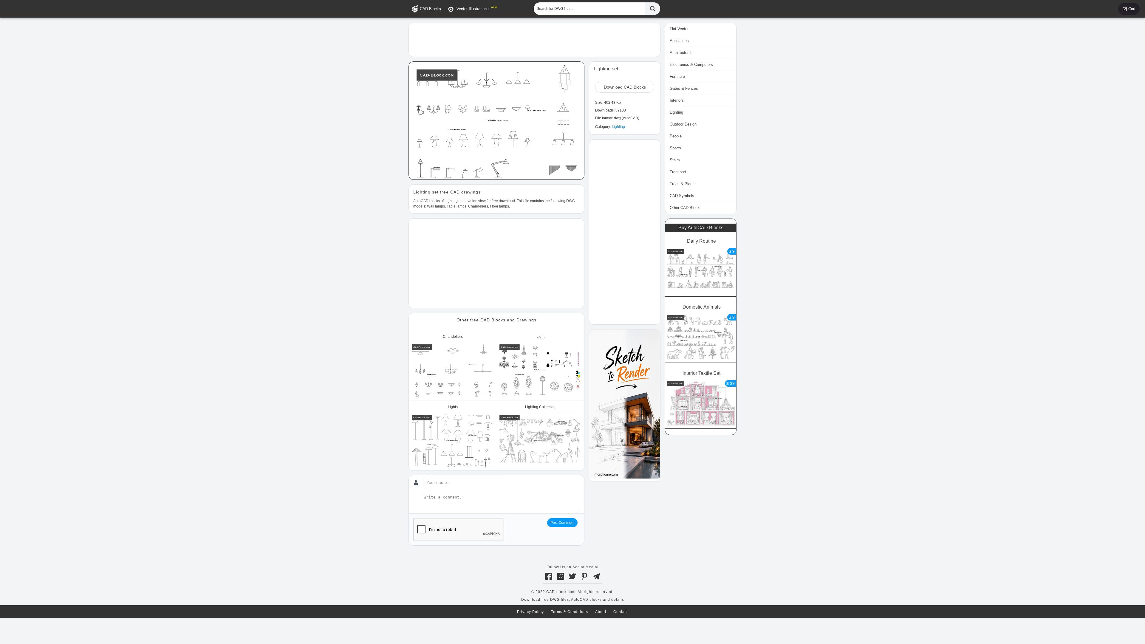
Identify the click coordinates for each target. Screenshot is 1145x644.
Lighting (618, 127)
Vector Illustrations (473, 9)
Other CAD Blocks (686, 207)
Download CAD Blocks (625, 87)
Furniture (677, 76)
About (600, 612)
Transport (678, 172)
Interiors (677, 100)
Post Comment (562, 523)
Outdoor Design (683, 124)
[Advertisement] (534, 39)
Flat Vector (679, 29)
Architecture (680, 52)
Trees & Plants (683, 184)
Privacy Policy (530, 612)
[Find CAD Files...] (652, 8)
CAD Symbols (682, 195)
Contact (620, 612)
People (676, 136)
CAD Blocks (430, 9)
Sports (675, 148)
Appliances (679, 40)
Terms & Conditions (569, 612)
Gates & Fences (684, 88)
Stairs (675, 160)
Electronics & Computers (691, 64)
